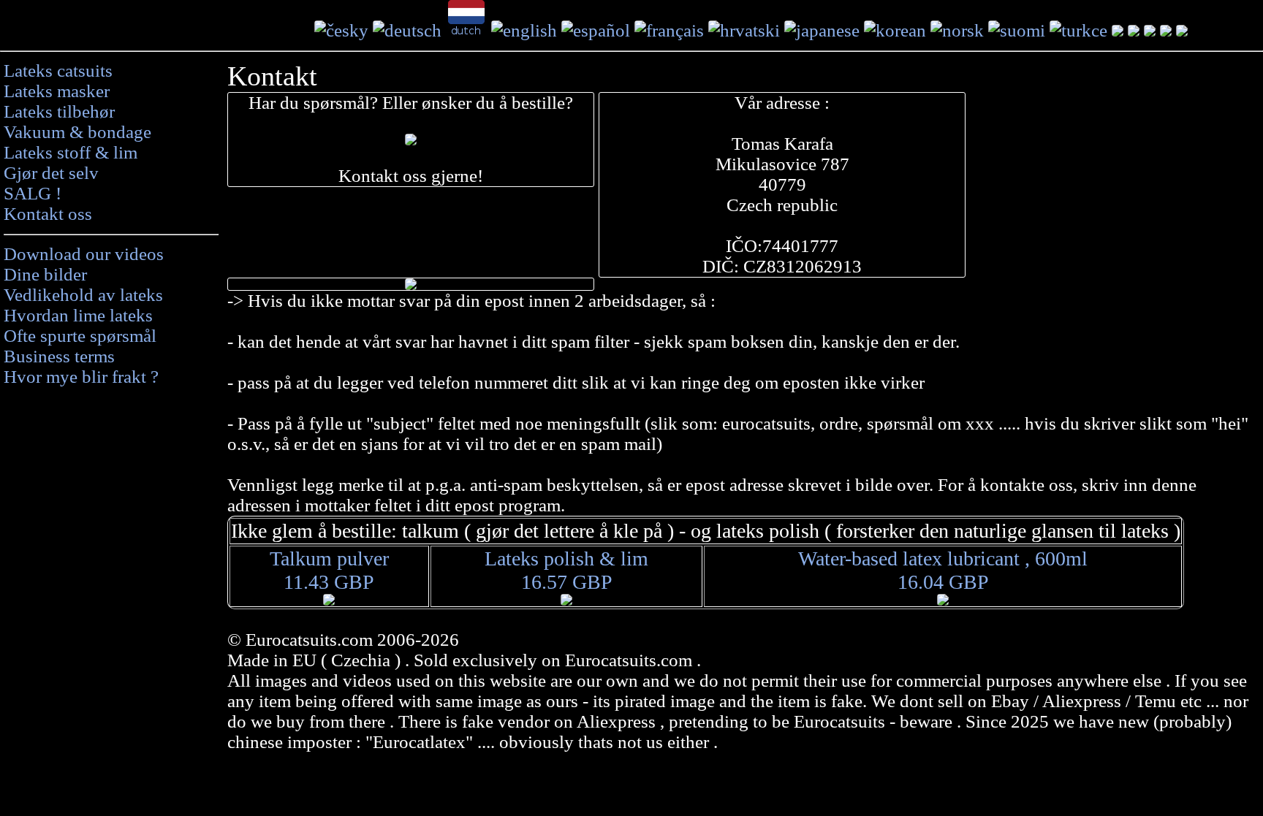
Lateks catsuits (58, 70)
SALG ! (32, 193)
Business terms (59, 356)
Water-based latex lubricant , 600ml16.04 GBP (943, 570)
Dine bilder (45, 274)
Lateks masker (57, 91)
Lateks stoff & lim (70, 152)
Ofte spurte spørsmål (80, 336)
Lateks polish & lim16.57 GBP (566, 570)
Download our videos (84, 254)
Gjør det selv (51, 173)
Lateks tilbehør (59, 111)
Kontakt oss (48, 214)
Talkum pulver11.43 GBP (329, 570)
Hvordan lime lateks (78, 315)
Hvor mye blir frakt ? (81, 376)
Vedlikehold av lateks (83, 295)
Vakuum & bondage (77, 132)
